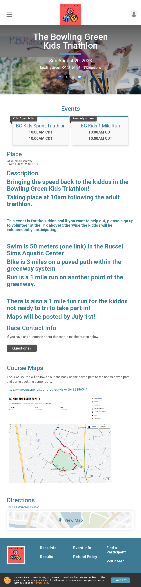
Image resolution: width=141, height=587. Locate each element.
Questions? (21, 348)
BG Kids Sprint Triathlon (41, 126)
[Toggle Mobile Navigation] (9, 15)
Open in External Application (23, 507)
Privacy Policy (42, 582)
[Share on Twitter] (66, 77)
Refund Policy (85, 557)
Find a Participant (116, 550)
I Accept (120, 580)
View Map (73, 520)
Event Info (82, 548)
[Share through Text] (79, 77)
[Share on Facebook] (60, 77)
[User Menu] (134, 13)
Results (46, 557)
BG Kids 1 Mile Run (100, 126)
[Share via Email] (73, 77)
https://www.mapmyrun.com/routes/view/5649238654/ (47, 389)
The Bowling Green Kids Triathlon (70, 41)
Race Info (48, 548)
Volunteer (115, 561)
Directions (93, 68)
